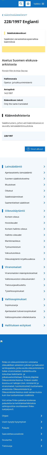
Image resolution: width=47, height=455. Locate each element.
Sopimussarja (11, 305)
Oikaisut (9, 190)
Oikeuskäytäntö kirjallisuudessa (20, 259)
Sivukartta (7, 440)
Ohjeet (5, 415)
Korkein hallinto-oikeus (16, 228)
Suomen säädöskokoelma (17, 178)
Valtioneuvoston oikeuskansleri (20, 279)
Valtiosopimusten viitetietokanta (20, 317)
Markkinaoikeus (12, 241)
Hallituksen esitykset (18, 325)
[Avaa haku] (21, 3)
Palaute (5, 427)
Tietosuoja (7, 446)
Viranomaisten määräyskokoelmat (21, 273)
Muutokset (10, 184)
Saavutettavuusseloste (12, 434)
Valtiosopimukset (16, 299)
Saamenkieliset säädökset (17, 202)
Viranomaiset (13, 267)
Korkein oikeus (12, 216)
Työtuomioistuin (13, 247)
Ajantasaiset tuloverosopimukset (20, 311)
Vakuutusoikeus (12, 253)
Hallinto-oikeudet (13, 235)
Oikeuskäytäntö (15, 210)
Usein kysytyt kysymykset (14, 421)
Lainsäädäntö (13, 166)
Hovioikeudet (11, 222)
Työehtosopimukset (14, 291)
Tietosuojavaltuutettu (15, 285)
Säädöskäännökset (15, 15)
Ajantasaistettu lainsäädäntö (18, 172)
